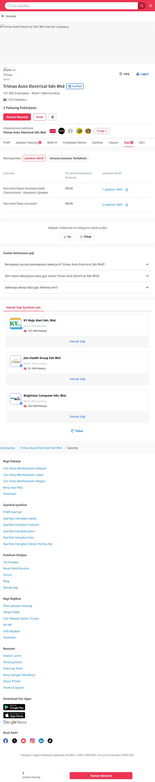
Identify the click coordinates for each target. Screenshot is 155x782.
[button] (77, 264)
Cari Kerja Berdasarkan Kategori (25, 468)
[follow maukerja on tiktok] (50, 741)
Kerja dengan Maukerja (19, 675)
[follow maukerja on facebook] (5, 741)
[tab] (23, 307)
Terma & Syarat (13, 687)
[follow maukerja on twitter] (14, 741)
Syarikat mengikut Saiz (18, 537)
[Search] (142, 5)
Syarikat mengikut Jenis (19, 531)
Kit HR (7, 625)
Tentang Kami (12, 662)
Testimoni (9, 494)
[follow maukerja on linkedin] (41, 741)
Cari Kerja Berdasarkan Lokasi (23, 475)
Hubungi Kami (13, 668)
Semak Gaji (77, 341)
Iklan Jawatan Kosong (17, 606)
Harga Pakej (11, 612)
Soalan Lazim (12, 655)
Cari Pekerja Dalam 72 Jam (21, 618)
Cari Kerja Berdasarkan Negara (24, 481)
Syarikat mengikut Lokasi (20, 518)
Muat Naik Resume (16, 568)
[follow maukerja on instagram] (32, 741)
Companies (7, 448)
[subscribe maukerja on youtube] (23, 741)
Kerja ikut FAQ (12, 487)
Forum (7, 575)
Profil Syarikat (12, 512)
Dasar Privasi (12, 681)
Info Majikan (11, 631)
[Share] (52, 116)
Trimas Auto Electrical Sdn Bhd (41, 448)
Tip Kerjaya (10, 562)
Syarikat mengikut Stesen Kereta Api (27, 544)
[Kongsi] (126, 189)
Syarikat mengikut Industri (21, 525)
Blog (6, 581)
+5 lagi (100, 131)
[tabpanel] (77, 374)
